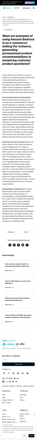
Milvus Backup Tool (8, 422)
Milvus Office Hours (24, 415)
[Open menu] (34, 8)
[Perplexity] (6, 382)
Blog (3, 397)
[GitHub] (4, 373)
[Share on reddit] (22, 245)
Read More (8, 270)
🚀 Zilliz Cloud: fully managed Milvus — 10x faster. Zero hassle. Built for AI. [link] (12, 2)
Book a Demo (6, 402)
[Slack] (13, 373)
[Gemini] (16, 382)
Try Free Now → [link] (30, 2)
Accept (31, 435)
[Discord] (18, 373)
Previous (11, 232)
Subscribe (18, 364)
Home (3, 17)
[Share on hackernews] (27, 245)
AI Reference (10, 17)
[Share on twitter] (14, 245)
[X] (9, 373)
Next (26, 232)
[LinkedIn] (23, 373)
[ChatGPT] (3, 382)
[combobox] (27, 8)
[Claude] (13, 382)
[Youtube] (27, 373)
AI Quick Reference (8, 405)
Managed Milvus (7, 400)
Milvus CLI (5, 417)
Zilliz (29, 348)
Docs (3, 395)
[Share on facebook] (18, 245)
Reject (24, 435)
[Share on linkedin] (9, 245)
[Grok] (10, 382)
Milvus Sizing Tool (8, 419)
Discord (22, 421)
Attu (3, 414)
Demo (21, 397)
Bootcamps (23, 395)
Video (22, 400)
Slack (22, 418)
